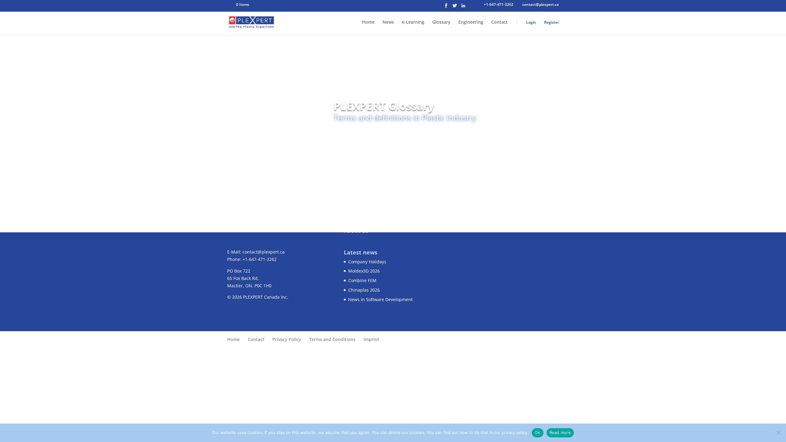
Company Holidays (367, 262)
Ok (537, 432)
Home (368, 22)
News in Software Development (380, 299)
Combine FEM (362, 280)
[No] (778, 433)
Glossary (441, 22)
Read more (560, 432)
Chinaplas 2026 (364, 290)
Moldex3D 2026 (364, 271)
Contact (499, 22)
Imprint (371, 339)
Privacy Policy (286, 339)
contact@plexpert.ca (264, 252)
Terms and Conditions (332, 339)
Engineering (470, 22)
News (388, 22)
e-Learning (413, 22)
